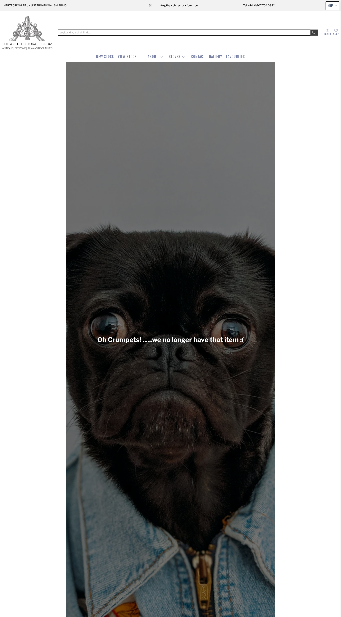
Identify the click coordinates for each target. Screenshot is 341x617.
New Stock (105, 56)
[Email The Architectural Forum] (150, 5)
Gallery (215, 56)
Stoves (174, 56)
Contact (198, 56)
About (153, 56)
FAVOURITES (235, 56)
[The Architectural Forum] (27, 32)
